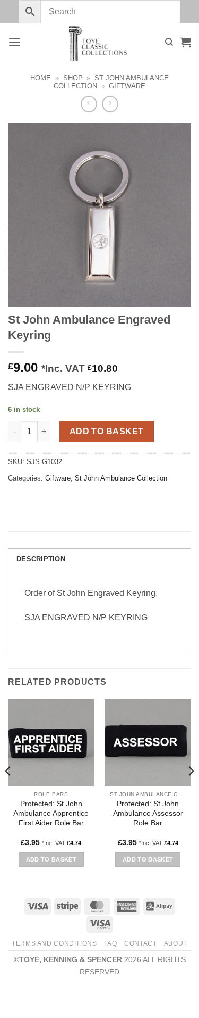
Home (40, 78)
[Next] (190, 792)
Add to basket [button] (51, 859)
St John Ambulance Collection (121, 478)
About (175, 943)
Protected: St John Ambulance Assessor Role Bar (148, 813)
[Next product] (89, 104)
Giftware (127, 86)
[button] (14, 42)
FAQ (110, 943)
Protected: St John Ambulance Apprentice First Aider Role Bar (51, 813)
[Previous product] (110, 104)
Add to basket (107, 431)
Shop (73, 78)
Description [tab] (40, 559)
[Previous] (8, 792)
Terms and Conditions (54, 943)
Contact (140, 943)
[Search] (169, 42)
